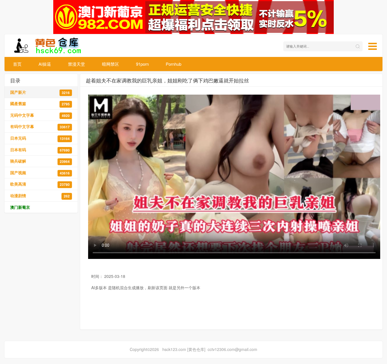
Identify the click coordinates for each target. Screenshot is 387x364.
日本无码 (40, 138)
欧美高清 (40, 184)
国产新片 (40, 92)
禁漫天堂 (76, 64)
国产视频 (40, 173)
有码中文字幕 (40, 126)
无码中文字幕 (40, 115)
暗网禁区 (110, 64)
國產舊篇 (40, 104)
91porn (142, 64)
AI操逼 (45, 64)
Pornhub (173, 64)
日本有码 (40, 150)
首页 (17, 64)
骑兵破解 (40, 161)
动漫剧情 (40, 196)
